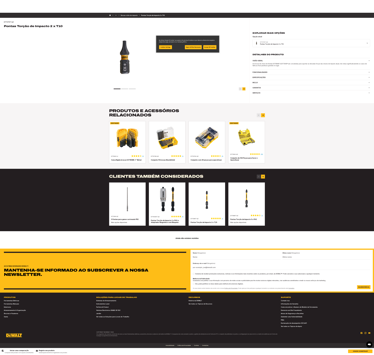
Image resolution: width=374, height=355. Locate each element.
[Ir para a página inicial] (14, 335)
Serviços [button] (256, 93)
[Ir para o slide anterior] (240, 88)
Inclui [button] (255, 83)
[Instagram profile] (365, 333)
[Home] (110, 15)
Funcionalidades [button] (260, 72)
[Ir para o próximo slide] (243, 88)
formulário (291, 288)
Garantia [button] (257, 88)
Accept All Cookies (209, 47)
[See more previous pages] (116, 15)
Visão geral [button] (258, 61)
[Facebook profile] (361, 333)
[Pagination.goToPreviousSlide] (259, 177)
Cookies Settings (165, 47)
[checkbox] (193, 274)
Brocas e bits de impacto (129, 15)
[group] (18, 351)
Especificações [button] (259, 77)
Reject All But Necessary (193, 47)
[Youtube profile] (369, 333)
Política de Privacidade (231, 288)
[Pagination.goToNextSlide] (263, 177)
